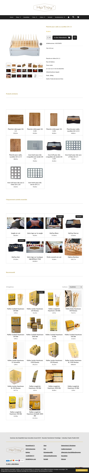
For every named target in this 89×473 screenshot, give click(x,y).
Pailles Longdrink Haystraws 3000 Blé (54, 387)
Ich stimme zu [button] (81, 470)
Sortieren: (65, 287)
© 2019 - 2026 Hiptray (12, 464)
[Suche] (73, 17)
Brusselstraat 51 (30, 445)
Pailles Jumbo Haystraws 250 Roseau (35, 310)
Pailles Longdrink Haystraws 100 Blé (54, 310)
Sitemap (63, 459)
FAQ (45, 449)
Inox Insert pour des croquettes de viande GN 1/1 (35, 157)
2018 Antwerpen (30, 449)
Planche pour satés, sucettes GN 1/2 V (15, 156)
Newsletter (64, 456)
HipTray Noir (16, 257)
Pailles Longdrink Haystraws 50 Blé (73, 387)
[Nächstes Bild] (41, 44)
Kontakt (46, 459)
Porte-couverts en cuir (54, 257)
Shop (45, 445)
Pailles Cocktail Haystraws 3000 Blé (34, 335)
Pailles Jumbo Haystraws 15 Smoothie (16, 361)
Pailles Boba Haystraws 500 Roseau (73, 310)
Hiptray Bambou (73, 257)
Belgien (28, 452)
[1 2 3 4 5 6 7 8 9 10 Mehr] (49, 38)
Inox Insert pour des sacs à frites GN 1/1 (73, 156)
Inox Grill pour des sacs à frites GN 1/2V (15, 183)
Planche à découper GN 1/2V (35, 130)
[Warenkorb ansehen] (78, 17)
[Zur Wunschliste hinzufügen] (75, 38)
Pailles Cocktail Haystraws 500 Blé (73, 335)
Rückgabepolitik (48, 452)
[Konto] (69, 17)
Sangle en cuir (15, 233)
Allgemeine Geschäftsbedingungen (71, 452)
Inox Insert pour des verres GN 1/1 (35, 183)
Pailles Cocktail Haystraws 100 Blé (15, 310)
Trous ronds (49, 65)
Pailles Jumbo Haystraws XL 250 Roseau (16, 387)
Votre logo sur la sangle (35, 233)
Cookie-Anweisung (66, 449)
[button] (8, 65)
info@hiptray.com (31, 459)
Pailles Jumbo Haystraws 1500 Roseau (35, 361)
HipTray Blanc (54, 233)
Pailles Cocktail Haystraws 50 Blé (54, 335)
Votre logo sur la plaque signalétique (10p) (35, 258)
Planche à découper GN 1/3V (54, 130)
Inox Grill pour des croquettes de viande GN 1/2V (54, 157)
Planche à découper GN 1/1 (15, 130)
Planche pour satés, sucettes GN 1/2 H (73, 130)
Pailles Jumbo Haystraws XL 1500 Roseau (73, 361)
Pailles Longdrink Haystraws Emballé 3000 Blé (35, 414)
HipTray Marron (73, 233)
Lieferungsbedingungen (50, 456)
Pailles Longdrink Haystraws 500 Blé (16, 413)
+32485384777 (30, 456)
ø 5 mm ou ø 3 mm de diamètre (55, 68)
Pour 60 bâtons (50, 62)
